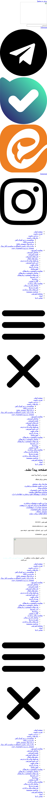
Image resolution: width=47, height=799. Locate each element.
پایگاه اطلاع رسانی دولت (38, 513)
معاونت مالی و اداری (35, 283)
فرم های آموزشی (32, 256)
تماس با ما (39, 298)
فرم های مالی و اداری (30, 290)
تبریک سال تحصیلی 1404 (25, 244)
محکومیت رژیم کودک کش (24, 240)
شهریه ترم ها (33, 287)
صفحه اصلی (38, 232)
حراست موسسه (32, 292)
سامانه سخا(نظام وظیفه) (38, 492)
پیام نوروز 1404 (28, 242)
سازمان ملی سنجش (39, 484)
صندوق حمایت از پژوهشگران (36, 507)
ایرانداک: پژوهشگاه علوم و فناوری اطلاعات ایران (29, 494)
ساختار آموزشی (32, 252)
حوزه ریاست (38, 234)
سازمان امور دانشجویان (38, 490)
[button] (23, 348)
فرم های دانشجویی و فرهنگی (27, 275)
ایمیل (41, 296)
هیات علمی (34, 265)
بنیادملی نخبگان (41, 511)
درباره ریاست (33, 236)
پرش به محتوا (42, 1)
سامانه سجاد (42, 488)
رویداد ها (35, 279)
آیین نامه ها (34, 277)
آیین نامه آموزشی (32, 263)
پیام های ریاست (32, 238)
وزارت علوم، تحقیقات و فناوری (35, 486)
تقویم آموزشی (33, 254)
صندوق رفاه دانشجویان (38, 509)
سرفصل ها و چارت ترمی (29, 261)
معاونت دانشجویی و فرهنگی (32, 271)
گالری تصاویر (33, 281)
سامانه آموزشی (37, 294)
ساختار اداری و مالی (31, 285)
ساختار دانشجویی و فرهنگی (28, 273)
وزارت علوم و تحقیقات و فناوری (35, 503)
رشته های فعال (32, 258)
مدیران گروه (33, 267)
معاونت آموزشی (37, 250)
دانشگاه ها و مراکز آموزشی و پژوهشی (33, 505)
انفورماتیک (34, 269)
